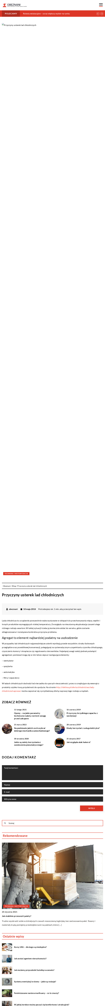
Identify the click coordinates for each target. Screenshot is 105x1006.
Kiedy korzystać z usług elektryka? (83, 728)
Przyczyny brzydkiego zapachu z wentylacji (82, 714)
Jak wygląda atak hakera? (79, 742)
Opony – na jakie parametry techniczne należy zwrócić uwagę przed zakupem (30, 716)
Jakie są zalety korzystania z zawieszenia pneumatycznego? (28, 743)
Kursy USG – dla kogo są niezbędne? (30, 947)
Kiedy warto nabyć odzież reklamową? (20, 916)
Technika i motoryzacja (16, 574)
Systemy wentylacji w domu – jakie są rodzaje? (35, 981)
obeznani (13, 609)
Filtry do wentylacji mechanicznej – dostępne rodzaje (47, 13)
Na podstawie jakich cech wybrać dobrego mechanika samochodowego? (32, 729)
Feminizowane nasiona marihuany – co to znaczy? (36, 993)
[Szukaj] (5, 823)
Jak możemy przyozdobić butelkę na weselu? (34, 970)
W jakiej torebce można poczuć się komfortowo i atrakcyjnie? (41, 1004)
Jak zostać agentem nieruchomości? (30, 958)
